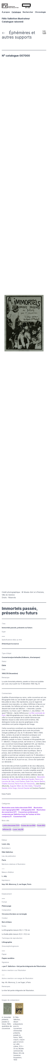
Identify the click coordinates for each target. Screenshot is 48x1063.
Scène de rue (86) (28, 825)
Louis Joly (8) (18, 829)
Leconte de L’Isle (8, 781)
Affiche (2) (7, 829)
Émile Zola (29, 781)
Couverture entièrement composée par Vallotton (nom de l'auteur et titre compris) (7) (21, 814)
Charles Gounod (8, 784)
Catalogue (16, 12)
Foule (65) (41, 825)
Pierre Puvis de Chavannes (25, 784)
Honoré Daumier (24, 788)
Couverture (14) (19, 816)
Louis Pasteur (20, 781)
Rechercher (28, 12)
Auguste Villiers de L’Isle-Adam (21, 786)
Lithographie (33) (28, 810)
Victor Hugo (12, 788)
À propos (6, 12)
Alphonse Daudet (27, 779)
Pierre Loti (39, 779)
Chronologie (40, 12)
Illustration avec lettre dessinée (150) (17, 808)
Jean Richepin (15, 779)
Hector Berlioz (39, 781)
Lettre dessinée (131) (11, 825)
